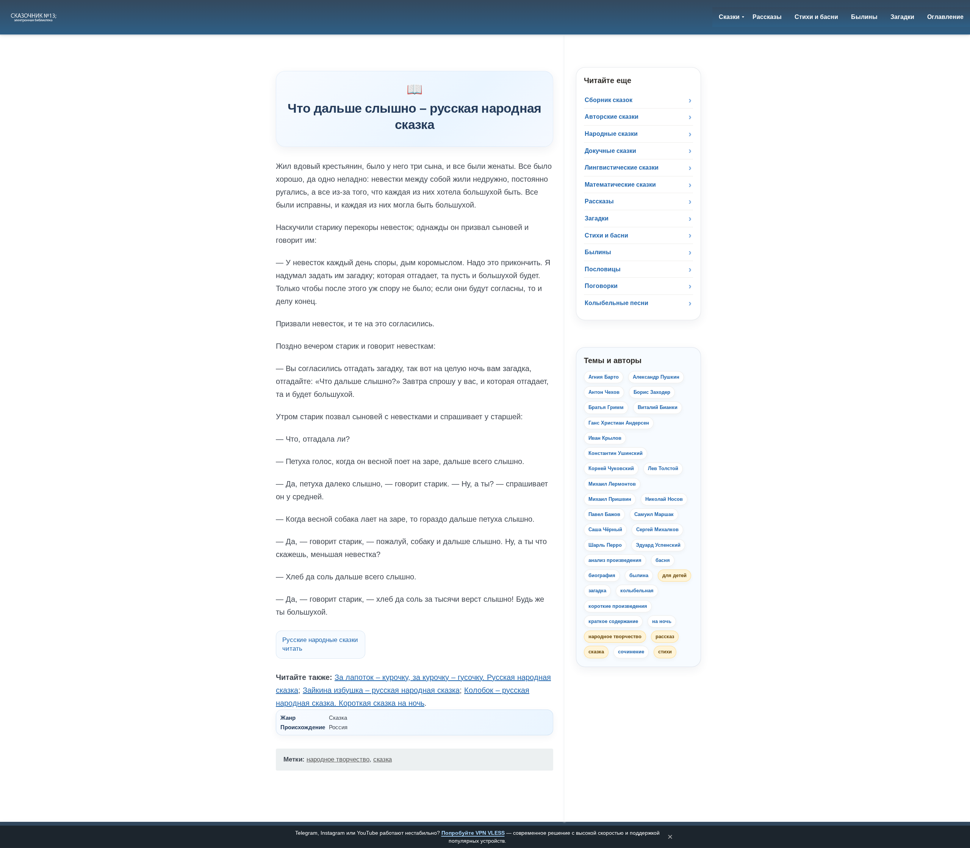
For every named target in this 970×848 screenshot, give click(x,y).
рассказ (665, 636)
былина (638, 575)
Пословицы (603, 269)
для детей (674, 575)
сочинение (631, 651)
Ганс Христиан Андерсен (618, 423)
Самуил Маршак (654, 514)
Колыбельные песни (616, 303)
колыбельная (637, 590)
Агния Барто (603, 377)
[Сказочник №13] (34, 17)
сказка (382, 759)
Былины (598, 252)
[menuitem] (729, 17)
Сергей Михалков (657, 529)
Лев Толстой (663, 468)
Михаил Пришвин (609, 499)
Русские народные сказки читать (320, 644)
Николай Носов (664, 499)
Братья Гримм (606, 407)
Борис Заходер (652, 392)
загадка (597, 590)
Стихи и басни (606, 235)
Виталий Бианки (657, 407)
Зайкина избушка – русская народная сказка (381, 690)
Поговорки (601, 286)
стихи (665, 651)
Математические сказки (620, 184)
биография (601, 575)
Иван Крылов (604, 438)
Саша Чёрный (605, 529)
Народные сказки (611, 134)
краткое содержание (613, 621)
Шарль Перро (605, 545)
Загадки (597, 218)
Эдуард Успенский (658, 545)
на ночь (661, 621)
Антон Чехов (604, 392)
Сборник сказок (608, 100)
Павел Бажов (604, 514)
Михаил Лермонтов (612, 484)
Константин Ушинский (615, 453)
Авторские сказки (611, 116)
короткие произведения (617, 606)
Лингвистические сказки (622, 167)
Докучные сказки (610, 151)
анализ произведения (614, 560)
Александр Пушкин (656, 377)
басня (663, 560)
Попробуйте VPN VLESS (473, 833)
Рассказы (599, 201)
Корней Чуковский (611, 468)
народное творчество (338, 759)
